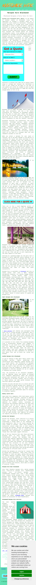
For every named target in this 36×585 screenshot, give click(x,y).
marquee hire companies (9, 190)
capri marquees (25, 225)
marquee (25, 489)
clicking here (19, 495)
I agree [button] (22, 571)
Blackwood (30, 207)
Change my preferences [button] (21, 579)
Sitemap (3, 568)
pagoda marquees (28, 220)
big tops (25, 223)
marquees (4, 36)
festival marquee (7, 212)
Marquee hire (6, 271)
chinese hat (17, 222)
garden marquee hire (27, 361)
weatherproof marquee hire (26, 529)
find (7, 469)
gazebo (8, 210)
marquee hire (6, 284)
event (19, 253)
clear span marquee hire (18, 520)
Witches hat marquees (8, 451)
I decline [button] (21, 575)
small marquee (8, 331)
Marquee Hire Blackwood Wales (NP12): (13, 18)
